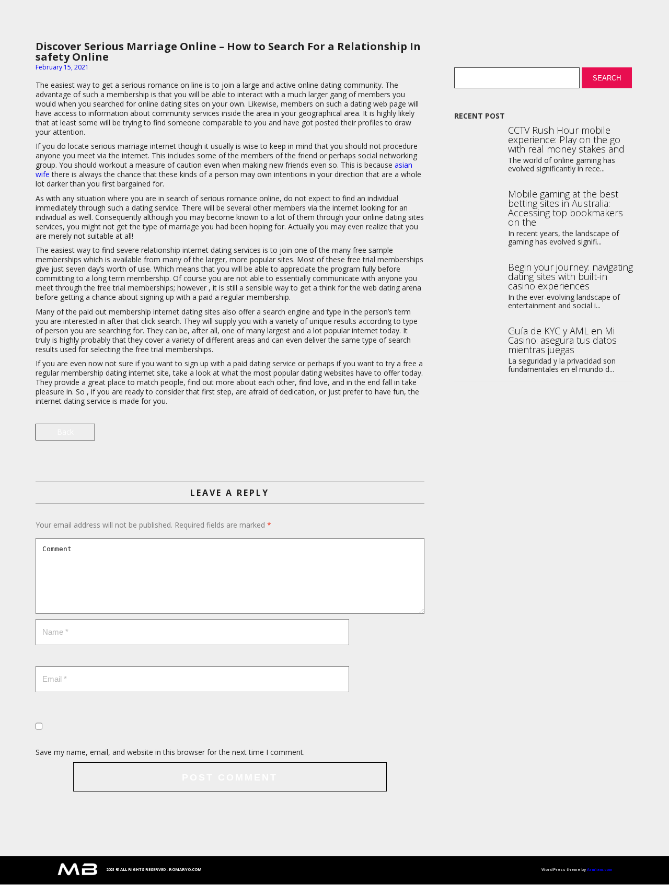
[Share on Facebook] (415, 436)
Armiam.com (600, 869)
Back (65, 432)
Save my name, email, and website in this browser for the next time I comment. (170, 752)
